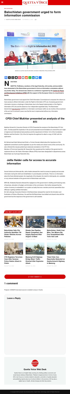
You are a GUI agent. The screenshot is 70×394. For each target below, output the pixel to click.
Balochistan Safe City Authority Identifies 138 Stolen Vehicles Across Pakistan (12, 233)
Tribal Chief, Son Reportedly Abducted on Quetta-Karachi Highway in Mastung (56, 260)
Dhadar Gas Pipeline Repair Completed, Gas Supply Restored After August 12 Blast (34, 233)
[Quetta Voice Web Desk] (35, 363)
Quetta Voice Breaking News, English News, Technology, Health (35, 391)
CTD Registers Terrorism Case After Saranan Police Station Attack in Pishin (13, 260)
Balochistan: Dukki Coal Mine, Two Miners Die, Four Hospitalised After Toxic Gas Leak (56, 233)
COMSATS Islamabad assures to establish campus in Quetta (26, 290)
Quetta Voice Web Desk (13, 19)
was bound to (16, 109)
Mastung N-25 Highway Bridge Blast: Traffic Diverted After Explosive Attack (34, 260)
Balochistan (8, 8)
